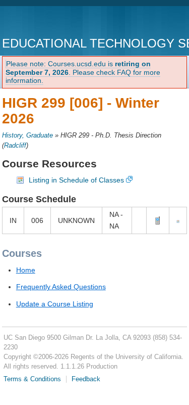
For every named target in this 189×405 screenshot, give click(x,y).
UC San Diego (59, 22)
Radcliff (15, 145)
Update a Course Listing (54, 304)
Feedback (86, 379)
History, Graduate (27, 135)
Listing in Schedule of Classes (76, 180)
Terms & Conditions (32, 379)
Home (25, 270)
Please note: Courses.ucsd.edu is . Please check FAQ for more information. (83, 72)
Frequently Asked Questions (61, 287)
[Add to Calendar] (177, 220)
